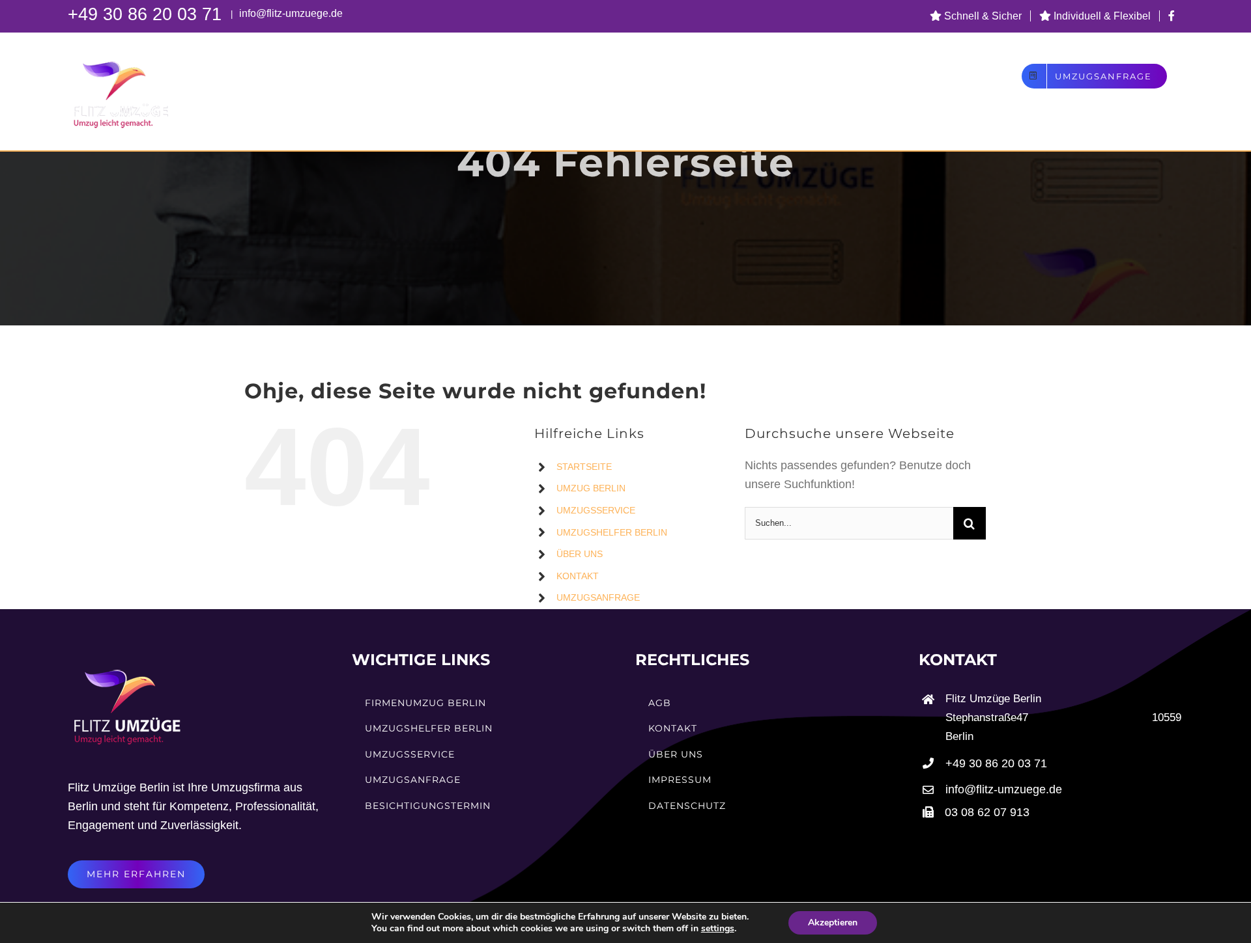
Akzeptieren (832, 922)
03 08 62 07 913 (987, 812)
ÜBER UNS (579, 554)
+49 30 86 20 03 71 (147, 14)
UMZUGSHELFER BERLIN (611, 532)
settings (717, 929)
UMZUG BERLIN (591, 488)
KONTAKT (577, 576)
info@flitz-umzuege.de (290, 13)
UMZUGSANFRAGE (598, 597)
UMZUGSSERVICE (595, 510)
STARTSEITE (584, 466)
